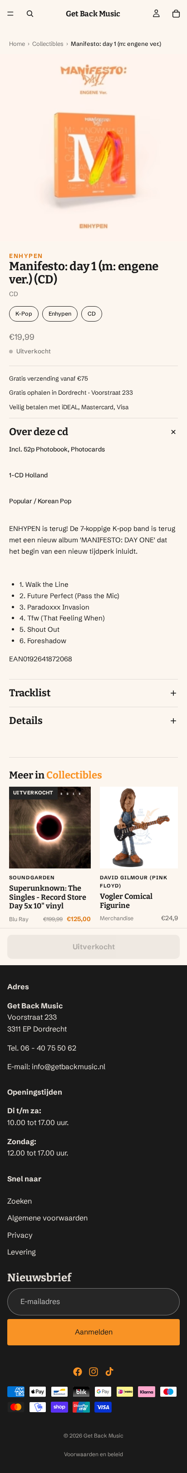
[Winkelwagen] (176, 14)
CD (92, 313)
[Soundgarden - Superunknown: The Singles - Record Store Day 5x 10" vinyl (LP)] (50, 827)
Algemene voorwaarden (47, 1218)
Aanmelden (94, 1332)
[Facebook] (77, 1371)
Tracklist (30, 693)
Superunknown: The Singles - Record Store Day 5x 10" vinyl (47, 897)
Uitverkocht (94, 946)
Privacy (20, 1235)
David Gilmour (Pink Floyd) (133, 881)
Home (17, 43)
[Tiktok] (109, 1371)
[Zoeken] (30, 14)
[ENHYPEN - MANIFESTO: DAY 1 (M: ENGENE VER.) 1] (93, 147)
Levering (21, 1252)
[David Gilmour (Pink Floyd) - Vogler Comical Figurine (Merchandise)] (141, 827)
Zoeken (19, 1200)
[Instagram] (93, 1371)
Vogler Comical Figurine (126, 901)
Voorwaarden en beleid (93, 1454)
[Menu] (10, 13)
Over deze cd (38, 432)
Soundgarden (32, 877)
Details (26, 720)
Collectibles (48, 43)
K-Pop (23, 313)
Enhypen (26, 255)
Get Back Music (103, 1435)
